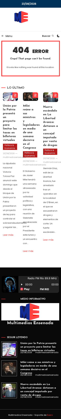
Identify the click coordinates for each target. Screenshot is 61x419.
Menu (8, 36)
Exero (50, 415)
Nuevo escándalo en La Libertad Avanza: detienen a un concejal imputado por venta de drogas (50, 126)
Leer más (8, 235)
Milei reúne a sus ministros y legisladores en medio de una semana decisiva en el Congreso (38, 367)
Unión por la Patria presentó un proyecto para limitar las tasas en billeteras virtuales (38, 347)
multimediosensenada (14, 157)
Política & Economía (10, 147)
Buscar (46, 36)
